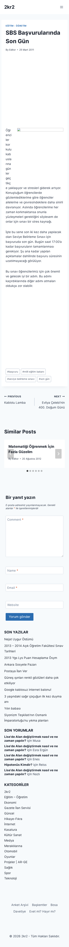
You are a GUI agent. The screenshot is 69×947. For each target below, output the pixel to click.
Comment (15, 519)
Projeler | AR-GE (15, 862)
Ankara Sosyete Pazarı (20, 664)
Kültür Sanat (13, 835)
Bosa (54, 905)
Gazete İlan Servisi (17, 808)
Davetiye (19, 911)
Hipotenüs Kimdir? (18, 764)
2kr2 (7, 792)
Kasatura (10, 829)
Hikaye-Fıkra (13, 819)
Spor (7, 873)
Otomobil (10, 851)
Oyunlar (9, 857)
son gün (44, 378)
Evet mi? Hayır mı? (42, 911)
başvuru (12, 371)
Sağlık (8, 867)
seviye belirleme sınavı (20, 378)
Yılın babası (12, 708)
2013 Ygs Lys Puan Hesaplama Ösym (30, 658)
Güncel (9, 813)
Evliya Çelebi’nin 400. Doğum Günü (52, 402)
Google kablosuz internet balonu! (27, 689)
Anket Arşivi (19, 905)
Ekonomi (10, 802)
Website (13, 605)
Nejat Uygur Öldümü (18, 639)
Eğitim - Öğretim (16, 25)
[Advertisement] (34, 91)
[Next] (58, 454)
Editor (12, 49)
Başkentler (39, 905)
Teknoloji (10, 878)
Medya (9, 840)
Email (12, 588)
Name (12, 570)
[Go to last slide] (10, 454)
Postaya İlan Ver (15, 671)
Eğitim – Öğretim (16, 797)
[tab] (27, 471)
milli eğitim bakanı (33, 371)
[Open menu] (61, 7)
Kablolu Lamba (15, 399)
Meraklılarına (13, 846)
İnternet (9, 824)
